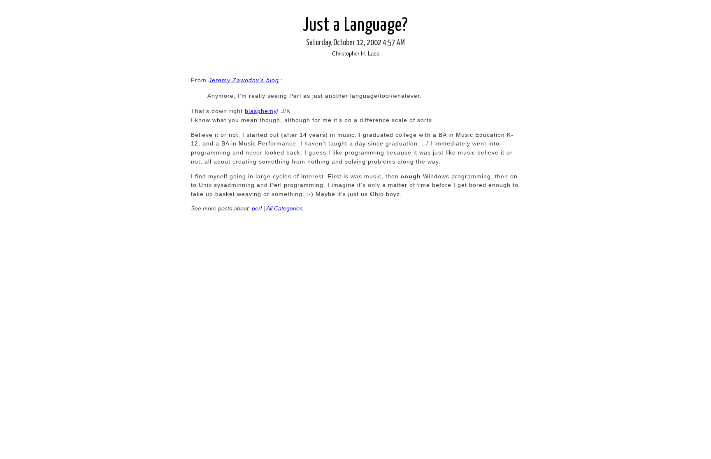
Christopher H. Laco (355, 54)
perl (257, 208)
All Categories (284, 208)
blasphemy (261, 111)
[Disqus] (355, 341)
